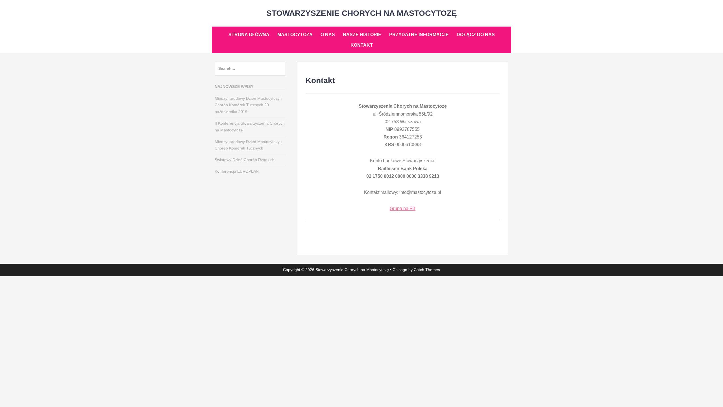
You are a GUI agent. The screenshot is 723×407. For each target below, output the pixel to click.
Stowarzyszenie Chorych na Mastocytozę (361, 13)
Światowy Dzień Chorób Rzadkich (245, 159)
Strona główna (248, 34)
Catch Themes (427, 269)
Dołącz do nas (476, 34)
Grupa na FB (402, 208)
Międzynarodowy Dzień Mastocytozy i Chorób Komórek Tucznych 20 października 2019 (248, 105)
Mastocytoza (295, 34)
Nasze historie (362, 34)
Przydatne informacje (419, 34)
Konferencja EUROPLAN (237, 171)
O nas (328, 34)
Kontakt (361, 45)
